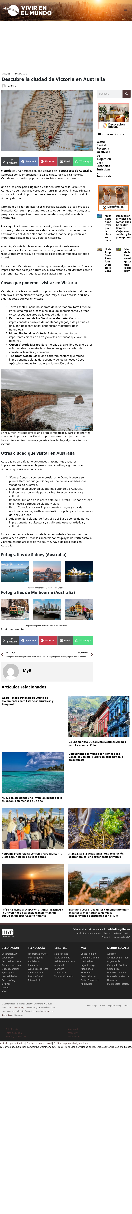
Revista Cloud (35, 976)
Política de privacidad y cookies (114, 1005)
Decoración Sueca (11, 961)
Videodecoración (10, 968)
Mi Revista (86, 983)
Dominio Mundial (90, 957)
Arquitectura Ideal (11, 965)
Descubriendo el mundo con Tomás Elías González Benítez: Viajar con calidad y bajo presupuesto (95, 757)
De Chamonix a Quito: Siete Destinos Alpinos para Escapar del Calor (97, 743)
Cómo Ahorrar (88, 976)
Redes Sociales (36, 972)
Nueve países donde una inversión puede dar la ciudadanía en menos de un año (32, 799)
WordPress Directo (38, 968)
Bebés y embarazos (64, 961)
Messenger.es (35, 957)
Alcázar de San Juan (118, 957)
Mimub (5, 987)
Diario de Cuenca (116, 972)
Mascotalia (86, 972)
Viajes (6, 73)
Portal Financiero (90, 980)
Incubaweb (34, 965)
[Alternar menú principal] (125, 10)
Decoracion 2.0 (10, 953)
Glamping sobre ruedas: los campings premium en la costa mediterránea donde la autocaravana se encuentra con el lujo (98, 912)
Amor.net (59, 965)
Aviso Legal (92, 1005)
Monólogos (87, 968)
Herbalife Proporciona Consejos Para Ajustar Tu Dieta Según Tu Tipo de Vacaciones (32, 855)
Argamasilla (113, 961)
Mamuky (59, 968)
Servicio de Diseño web (116, 933)
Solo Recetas (61, 953)
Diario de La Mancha (118, 976)
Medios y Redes (120, 929)
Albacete (112, 953)
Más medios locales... (118, 983)
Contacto (106, 937)
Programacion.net (37, 953)
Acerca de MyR (122, 937)
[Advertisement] (66, 44)
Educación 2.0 (88, 953)
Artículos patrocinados (89, 933)
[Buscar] (127, 94)
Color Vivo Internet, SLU (17, 1007)
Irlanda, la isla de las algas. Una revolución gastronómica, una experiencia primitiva (96, 855)
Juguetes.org (88, 965)
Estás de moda (62, 957)
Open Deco (8, 957)
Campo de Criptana (117, 965)
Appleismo (33, 961)
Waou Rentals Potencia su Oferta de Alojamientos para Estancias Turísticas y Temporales (106, 159)
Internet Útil (34, 980)
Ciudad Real (113, 968)
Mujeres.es (60, 972)
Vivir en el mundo (63, 976)
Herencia (112, 980)
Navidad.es (87, 961)
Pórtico (5, 991)
